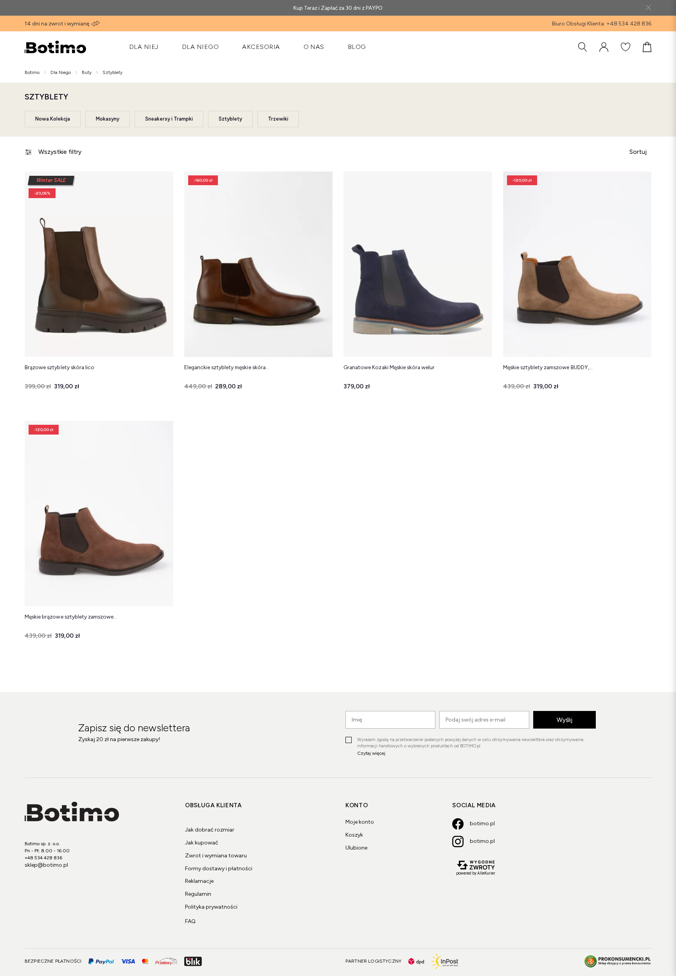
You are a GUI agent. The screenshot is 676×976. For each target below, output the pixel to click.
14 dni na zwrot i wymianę (57, 23)
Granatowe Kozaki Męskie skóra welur (389, 367)
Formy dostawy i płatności (218, 868)
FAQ (190, 921)
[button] (161, 183)
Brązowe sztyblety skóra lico (59, 367)
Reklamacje (199, 881)
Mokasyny (107, 119)
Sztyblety (230, 119)
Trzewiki (278, 119)
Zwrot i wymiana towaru (216, 855)
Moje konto (359, 822)
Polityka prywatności (211, 907)
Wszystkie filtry (59, 151)
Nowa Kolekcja (52, 119)
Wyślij (564, 719)
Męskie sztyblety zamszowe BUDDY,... (548, 367)
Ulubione (356, 847)
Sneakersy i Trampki (169, 119)
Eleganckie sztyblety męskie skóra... (226, 367)
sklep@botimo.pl (46, 865)
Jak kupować (201, 842)
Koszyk (354, 835)
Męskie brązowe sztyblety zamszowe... (71, 616)
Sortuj (638, 151)
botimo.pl (482, 823)
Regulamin (198, 894)
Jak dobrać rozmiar (209, 829)
